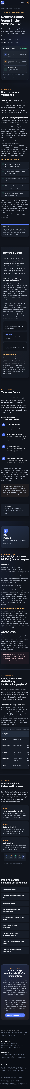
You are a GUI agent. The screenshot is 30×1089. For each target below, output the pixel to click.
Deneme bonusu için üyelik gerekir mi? (13, 896)
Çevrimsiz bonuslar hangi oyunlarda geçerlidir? (10, 934)
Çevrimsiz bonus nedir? (10, 889)
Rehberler (9, 8)
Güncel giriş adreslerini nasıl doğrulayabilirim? (11, 910)
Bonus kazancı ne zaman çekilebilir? (10, 926)
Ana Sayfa (3, 8)
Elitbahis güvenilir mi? (9, 903)
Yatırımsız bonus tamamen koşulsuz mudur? (13, 918)
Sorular (22, 2)
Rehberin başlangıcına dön (15, 1015)
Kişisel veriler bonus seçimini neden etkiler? (12, 950)
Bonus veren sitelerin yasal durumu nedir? (13, 942)
